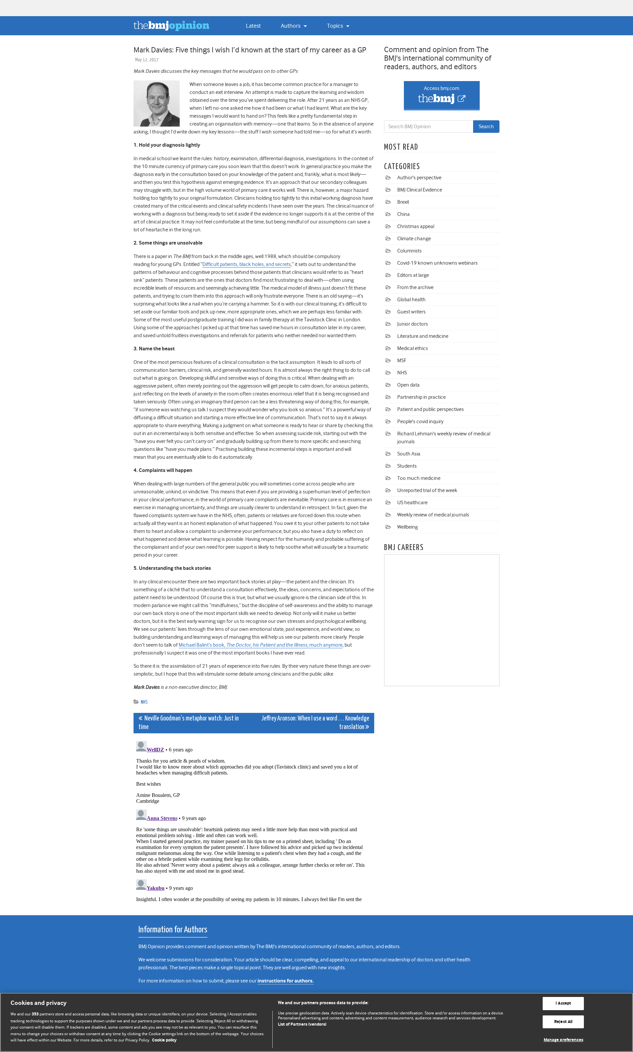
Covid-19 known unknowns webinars (437, 263)
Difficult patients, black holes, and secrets (246, 264)
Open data (408, 385)
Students (407, 466)
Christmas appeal (415, 226)
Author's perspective (419, 178)
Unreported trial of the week (427, 490)
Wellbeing (407, 527)
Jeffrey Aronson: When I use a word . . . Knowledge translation (315, 723)
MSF (401, 361)
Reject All (563, 1021)
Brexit (403, 202)
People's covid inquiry (420, 421)
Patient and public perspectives (430, 409)
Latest (253, 25)
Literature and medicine (422, 336)
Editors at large (413, 275)
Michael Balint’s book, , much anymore (261, 645)
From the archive (415, 287)
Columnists (409, 251)
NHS (144, 702)
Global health (411, 300)
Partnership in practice (421, 397)
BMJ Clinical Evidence (419, 190)
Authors (291, 25)
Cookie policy (164, 1040)
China (403, 214)
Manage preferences (563, 1039)
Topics (335, 25)
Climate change (414, 239)
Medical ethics (412, 348)
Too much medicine (418, 478)
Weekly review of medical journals (433, 515)
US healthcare (412, 503)
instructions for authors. (285, 981)
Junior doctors (412, 324)
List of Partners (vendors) (302, 1024)
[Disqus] (254, 820)
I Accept (563, 1003)
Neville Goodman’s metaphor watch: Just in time (188, 723)
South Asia (408, 454)
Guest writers (411, 312)
